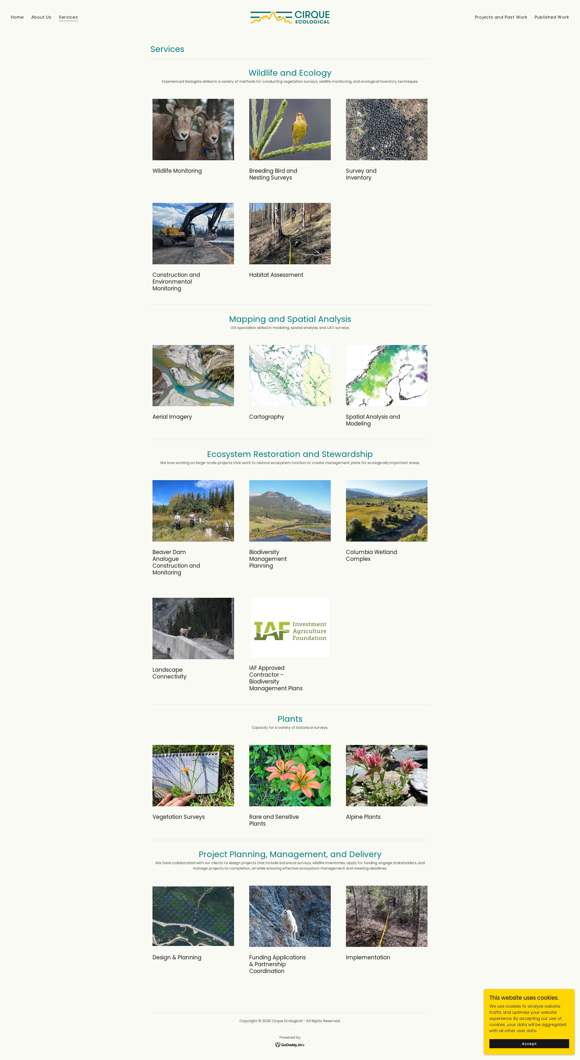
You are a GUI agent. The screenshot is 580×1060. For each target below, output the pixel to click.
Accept (529, 1043)
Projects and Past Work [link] (501, 17)
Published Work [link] (552, 17)
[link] (290, 17)
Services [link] (68, 17)
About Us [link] (41, 17)
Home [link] (17, 17)
